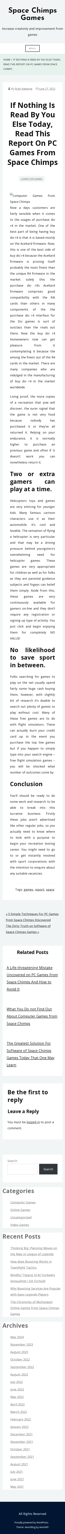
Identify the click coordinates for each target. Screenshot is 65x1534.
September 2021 (22, 1457)
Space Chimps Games (32, 14)
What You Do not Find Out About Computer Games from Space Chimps (32, 1016)
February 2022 (20, 1419)
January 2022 (19, 1427)
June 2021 (17, 1479)
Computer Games (31, 178)
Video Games (19, 1225)
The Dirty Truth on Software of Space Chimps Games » (28, 929)
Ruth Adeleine (23, 89)
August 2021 (19, 1464)
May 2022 (17, 1397)
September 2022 (22, 1367)
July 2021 (16, 1472)
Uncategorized (21, 1217)
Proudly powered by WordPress (31, 1522)
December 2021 (21, 1434)
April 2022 (17, 1404)
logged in (33, 1122)
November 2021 (21, 1442)
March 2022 (18, 1412)
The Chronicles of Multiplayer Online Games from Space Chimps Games (34, 1308)
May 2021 (17, 1487)
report (39, 890)
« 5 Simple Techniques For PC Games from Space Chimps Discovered (32, 917)
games (28, 890)
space (50, 890)
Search (12, 1161)
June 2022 (17, 1389)
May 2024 (17, 1337)
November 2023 (21, 1344)
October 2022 (20, 1359)
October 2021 (20, 1449)
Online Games (20, 1210)
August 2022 (19, 1374)
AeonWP (44, 1527)
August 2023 (19, 1352)
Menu (32, 48)
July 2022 (16, 1382)
